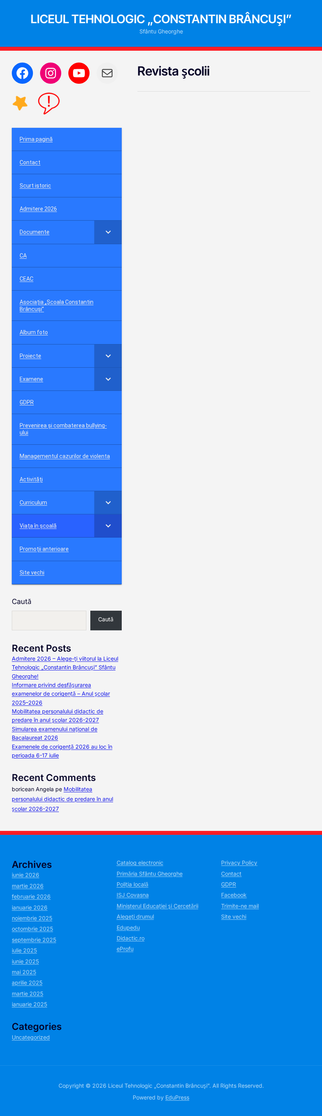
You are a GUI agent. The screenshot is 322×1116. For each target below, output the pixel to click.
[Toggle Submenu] (108, 232)
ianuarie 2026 (30, 907)
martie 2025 (27, 993)
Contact (231, 873)
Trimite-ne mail (240, 905)
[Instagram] (50, 73)
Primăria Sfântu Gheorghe (150, 873)
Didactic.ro (131, 938)
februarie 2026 (31, 896)
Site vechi (233, 916)
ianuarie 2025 (29, 1004)
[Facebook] (22, 73)
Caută (21, 601)
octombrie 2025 (32, 928)
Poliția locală (132, 884)
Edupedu (128, 927)
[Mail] (107, 73)
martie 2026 (28, 885)
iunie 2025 (25, 961)
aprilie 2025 (27, 982)
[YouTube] (79, 73)
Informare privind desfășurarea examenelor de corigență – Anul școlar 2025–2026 (61, 693)
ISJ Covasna (133, 894)
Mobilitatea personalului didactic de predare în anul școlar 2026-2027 (62, 799)
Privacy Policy (239, 862)
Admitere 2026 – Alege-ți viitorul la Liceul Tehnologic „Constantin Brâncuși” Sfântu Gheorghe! (65, 667)
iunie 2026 (25, 874)
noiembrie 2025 (32, 918)
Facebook (234, 894)
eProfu (125, 948)
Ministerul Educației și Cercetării (157, 905)
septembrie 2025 (34, 939)
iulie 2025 (24, 950)
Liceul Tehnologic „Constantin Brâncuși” (161, 19)
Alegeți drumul (135, 916)
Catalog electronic (140, 862)
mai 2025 (24, 972)
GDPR (228, 884)
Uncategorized (31, 1037)
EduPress (177, 1097)
